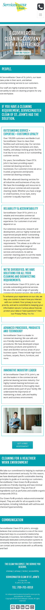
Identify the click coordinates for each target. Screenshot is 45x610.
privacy (17, 571)
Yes (29, 313)
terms (24, 571)
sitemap (9, 571)
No (32, 313)
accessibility (34, 571)
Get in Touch (23, 52)
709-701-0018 (25, 587)
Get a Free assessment (22, 445)
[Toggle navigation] (40, 14)
